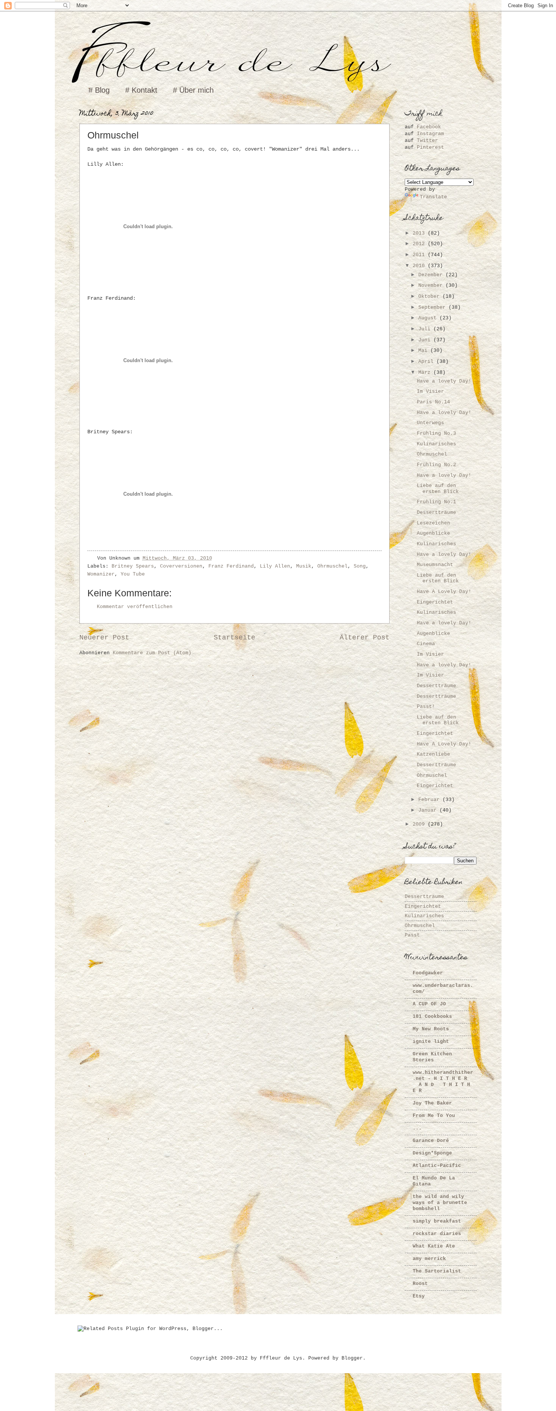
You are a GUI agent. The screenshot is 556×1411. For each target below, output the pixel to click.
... (417, 1128)
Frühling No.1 (436, 502)
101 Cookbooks (432, 1016)
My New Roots (431, 1029)
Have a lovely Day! (444, 381)
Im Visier (430, 391)
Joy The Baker (432, 1103)
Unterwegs (430, 423)
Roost (420, 1284)
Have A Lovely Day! (444, 591)
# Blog (99, 90)
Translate (433, 197)
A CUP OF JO (429, 1004)
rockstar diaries (437, 1234)
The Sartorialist (437, 1271)
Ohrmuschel (332, 566)
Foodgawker (428, 973)
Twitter (427, 140)
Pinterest (430, 147)
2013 (420, 233)
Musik (303, 566)
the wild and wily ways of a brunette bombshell (440, 1203)
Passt (412, 935)
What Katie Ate (434, 1246)
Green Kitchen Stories (432, 1057)
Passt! (426, 706)
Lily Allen (275, 566)
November (432, 285)
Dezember (432, 275)
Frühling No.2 (436, 465)
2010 (420, 266)
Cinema (426, 644)
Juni (425, 340)
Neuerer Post (104, 637)
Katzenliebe (433, 754)
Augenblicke (433, 533)
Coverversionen (181, 566)
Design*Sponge (432, 1153)
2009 (420, 824)
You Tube (133, 574)
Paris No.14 (433, 402)
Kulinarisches (436, 444)
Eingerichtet (435, 602)
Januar (429, 810)
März (425, 372)
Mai (424, 350)
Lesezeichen (433, 523)
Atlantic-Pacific (437, 1165)
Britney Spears (133, 566)
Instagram (430, 134)
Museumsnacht (435, 565)
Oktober (430, 296)
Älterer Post (365, 637)
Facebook (429, 127)
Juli (425, 329)
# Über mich (193, 90)
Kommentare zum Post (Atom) (152, 653)
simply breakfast (437, 1221)
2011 (420, 255)
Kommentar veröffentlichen (134, 607)
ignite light (431, 1041)
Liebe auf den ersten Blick (438, 488)
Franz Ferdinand (231, 566)
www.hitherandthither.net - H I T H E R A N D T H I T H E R (443, 1082)
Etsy (419, 1296)
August (429, 318)
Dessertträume (436, 512)
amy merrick (429, 1259)
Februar (430, 800)
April (427, 361)
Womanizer (101, 574)
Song (360, 566)
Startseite (234, 637)
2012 (420, 244)
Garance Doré (431, 1140)
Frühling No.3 (436, 433)
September (433, 307)
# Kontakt (141, 90)
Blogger (352, 1358)
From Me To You (434, 1116)
